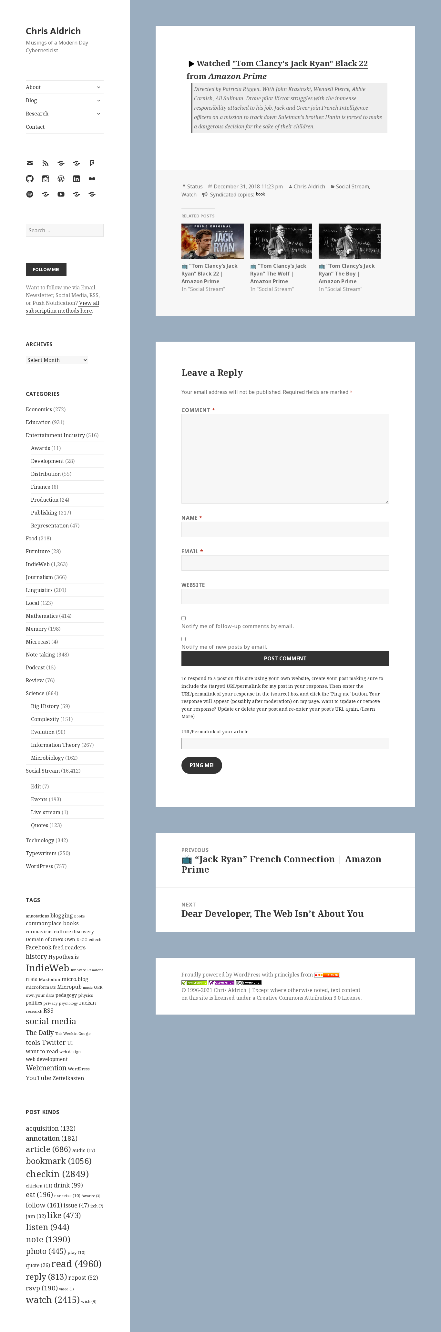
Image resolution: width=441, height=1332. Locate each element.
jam (36, 1216)
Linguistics (39, 590)
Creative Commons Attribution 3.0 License (309, 997)
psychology (68, 1003)
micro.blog (75, 979)
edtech (95, 939)
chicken (39, 1186)
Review (35, 680)
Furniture (38, 551)
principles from (294, 974)
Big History (45, 706)
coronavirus (39, 931)
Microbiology (47, 757)
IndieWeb (38, 564)
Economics (39, 409)
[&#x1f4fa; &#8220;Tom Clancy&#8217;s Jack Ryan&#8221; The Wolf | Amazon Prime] (281, 241)
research (34, 1011)
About (33, 87)
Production (44, 499)
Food (31, 538)
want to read (42, 1051)
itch (96, 1206)
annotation (51, 1138)
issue (76, 1205)
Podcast (35, 667)
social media (51, 1021)
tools (33, 1042)
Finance (40, 486)
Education (38, 422)
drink (68, 1185)
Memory (36, 628)
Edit (36, 786)
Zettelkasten (68, 1078)
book (260, 194)
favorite (91, 1196)
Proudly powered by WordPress (221, 974)
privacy (51, 1003)
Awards (40, 448)
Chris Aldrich (53, 31)
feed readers (69, 947)
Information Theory (55, 744)
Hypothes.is (63, 956)
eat (39, 1194)
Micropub (69, 986)
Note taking (40, 654)
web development (47, 1059)
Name (191, 517)
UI (70, 1043)
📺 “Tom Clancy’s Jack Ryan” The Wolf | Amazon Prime (278, 273)
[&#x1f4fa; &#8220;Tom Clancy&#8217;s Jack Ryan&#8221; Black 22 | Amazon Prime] (212, 241)
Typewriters (41, 853)
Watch (189, 194)
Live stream (45, 812)
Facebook (38, 947)
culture (62, 931)
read (76, 1263)
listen (47, 1226)
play (76, 1252)
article (48, 1149)
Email (192, 551)
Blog (31, 100)
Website (193, 584)
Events (39, 799)
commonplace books (52, 923)
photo (46, 1251)
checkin (57, 1173)
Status (195, 186)
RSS (49, 1010)
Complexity (45, 719)
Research (37, 113)
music (88, 987)
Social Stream (43, 770)
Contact (35, 126)
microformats (41, 987)
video (66, 1289)
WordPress (39, 866)
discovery (83, 931)
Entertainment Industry (55, 435)
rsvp (42, 1287)
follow (44, 1204)
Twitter (54, 1042)
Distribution (46, 473)
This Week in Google (73, 1033)
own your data (40, 995)
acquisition (51, 1128)
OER (98, 987)
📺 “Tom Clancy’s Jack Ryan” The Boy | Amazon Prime (347, 273)
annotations (37, 916)
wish (89, 1301)
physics (85, 995)
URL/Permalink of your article (215, 731)
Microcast (38, 641)
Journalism (39, 577)
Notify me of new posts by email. (224, 646)
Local (32, 602)
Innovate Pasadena (87, 969)
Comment (198, 410)
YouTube (38, 1078)
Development (47, 461)
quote (38, 1265)
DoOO (82, 939)
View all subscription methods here (62, 306)
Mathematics (42, 615)
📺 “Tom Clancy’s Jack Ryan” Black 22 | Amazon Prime (209, 273)
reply (46, 1276)
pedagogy (66, 995)
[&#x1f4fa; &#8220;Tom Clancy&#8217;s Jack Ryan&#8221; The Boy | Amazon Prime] (350, 241)
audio (83, 1150)
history (36, 956)
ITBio (31, 979)
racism (87, 1002)
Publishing (44, 512)
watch (53, 1300)
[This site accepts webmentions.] (221, 982)
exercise (67, 1195)
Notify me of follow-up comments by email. (237, 626)
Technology (40, 840)
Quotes (39, 825)
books (79, 916)
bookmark (59, 1160)
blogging (61, 915)
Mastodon (49, 979)
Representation (50, 525)
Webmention (46, 1067)
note (48, 1239)
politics (34, 1003)
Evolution (43, 732)
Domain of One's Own (50, 939)
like (64, 1215)
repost (83, 1277)
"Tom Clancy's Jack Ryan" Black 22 (300, 63)
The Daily (40, 1032)
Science (35, 693)
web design (70, 1052)
